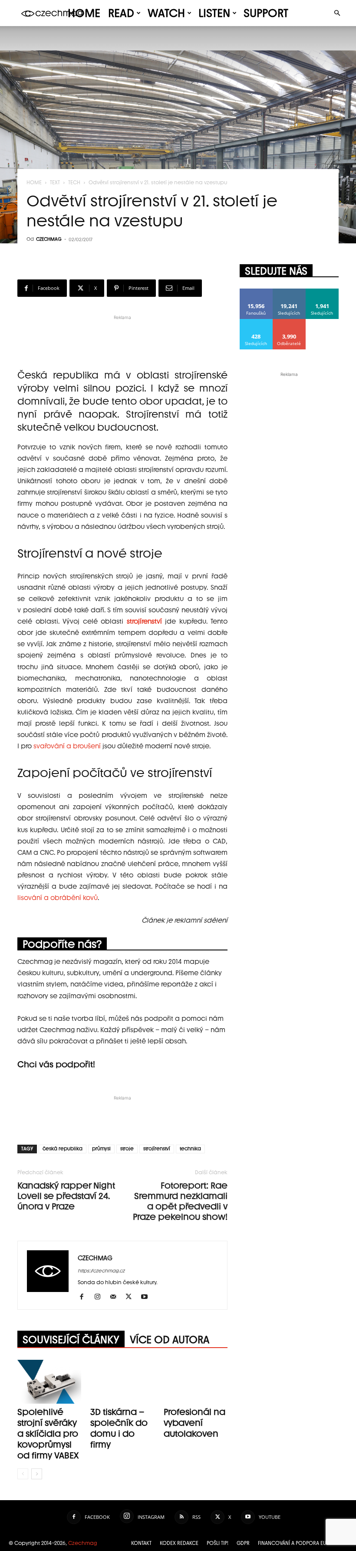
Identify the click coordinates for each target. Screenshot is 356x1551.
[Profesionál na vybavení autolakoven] (195, 1382)
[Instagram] (100, 1297)
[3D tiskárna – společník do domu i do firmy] (122, 1382)
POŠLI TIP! (217, 1543)
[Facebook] (85, 1297)
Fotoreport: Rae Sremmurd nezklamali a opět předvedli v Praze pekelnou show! (180, 1201)
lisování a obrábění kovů (57, 898)
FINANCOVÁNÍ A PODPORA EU (292, 1543)
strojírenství (156, 1149)
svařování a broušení (67, 746)
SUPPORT (266, 13)
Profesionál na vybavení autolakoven (194, 1423)
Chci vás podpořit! (56, 1064)
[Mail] (116, 1297)
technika (190, 1149)
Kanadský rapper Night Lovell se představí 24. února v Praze (66, 1196)
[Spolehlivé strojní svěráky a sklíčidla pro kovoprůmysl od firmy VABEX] (49, 1382)
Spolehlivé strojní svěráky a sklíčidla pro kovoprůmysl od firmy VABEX (48, 1434)
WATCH (166, 13)
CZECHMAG (49, 239)
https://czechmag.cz (101, 1271)
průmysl (101, 1149)
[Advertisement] (122, 335)
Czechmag (82, 1543)
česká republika (62, 1149)
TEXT (55, 182)
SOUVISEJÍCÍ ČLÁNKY (71, 1339)
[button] (336, 13)
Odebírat (289, 322)
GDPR (243, 1543)
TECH (74, 182)
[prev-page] (22, 1473)
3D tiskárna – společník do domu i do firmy (119, 1428)
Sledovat (289, 292)
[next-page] (36, 1473)
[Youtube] (147, 1297)
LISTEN (214, 13)
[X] (132, 1297)
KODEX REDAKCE (179, 1543)
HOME (84, 13)
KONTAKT (141, 1543)
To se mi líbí (256, 292)
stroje (127, 1149)
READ (121, 13)
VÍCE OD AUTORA (169, 1339)
